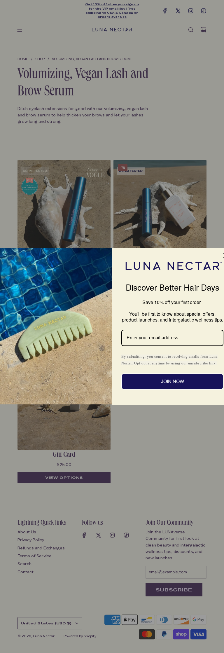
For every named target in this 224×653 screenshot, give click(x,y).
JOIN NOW (172, 381)
